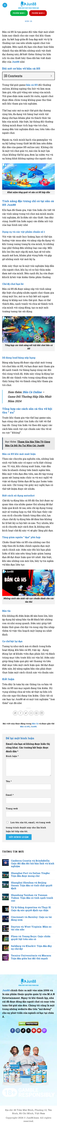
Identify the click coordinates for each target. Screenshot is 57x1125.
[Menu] (4, 5)
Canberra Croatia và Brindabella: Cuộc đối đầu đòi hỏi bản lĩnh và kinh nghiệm (32, 863)
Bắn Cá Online (32, 392)
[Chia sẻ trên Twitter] (25, 713)
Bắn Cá (28, 21)
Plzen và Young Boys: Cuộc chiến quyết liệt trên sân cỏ (30, 937)
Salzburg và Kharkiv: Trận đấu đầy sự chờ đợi (31, 947)
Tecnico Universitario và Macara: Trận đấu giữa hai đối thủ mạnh (31, 957)
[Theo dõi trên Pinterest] (33, 1030)
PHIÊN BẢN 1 (19, 13)
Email (10, 795)
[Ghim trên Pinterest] (36, 713)
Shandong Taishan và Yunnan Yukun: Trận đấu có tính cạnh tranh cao (32, 898)
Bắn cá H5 (25, 726)
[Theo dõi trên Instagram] (17, 1030)
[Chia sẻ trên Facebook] (20, 713)
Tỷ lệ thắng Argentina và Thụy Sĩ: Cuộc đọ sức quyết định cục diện (31, 908)
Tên (9, 781)
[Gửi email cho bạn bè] (31, 713)
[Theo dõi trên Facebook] (12, 1030)
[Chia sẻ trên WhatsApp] (15, 713)
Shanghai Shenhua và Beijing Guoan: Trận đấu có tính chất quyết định (31, 885)
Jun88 (15, 61)
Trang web (12, 808)
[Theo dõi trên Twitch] (44, 1030)
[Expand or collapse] (51, 75)
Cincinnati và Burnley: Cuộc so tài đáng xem (31, 918)
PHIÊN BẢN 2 (38, 13)
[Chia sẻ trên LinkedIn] (41, 713)
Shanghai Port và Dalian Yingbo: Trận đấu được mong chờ (30, 874)
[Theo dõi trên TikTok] (23, 1030)
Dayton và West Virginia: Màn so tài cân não (31, 928)
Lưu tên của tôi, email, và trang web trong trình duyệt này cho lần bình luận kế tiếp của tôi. (28, 827)
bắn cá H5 (32, 84)
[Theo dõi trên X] (28, 1030)
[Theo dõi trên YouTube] (39, 1030)
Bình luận (12, 756)
